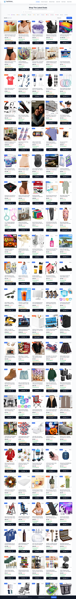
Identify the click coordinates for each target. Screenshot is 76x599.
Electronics (24, 14)
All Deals (38, 1)
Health (58, 14)
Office (67, 14)
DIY (38, 14)
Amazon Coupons (44, 1)
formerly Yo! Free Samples (9, 2)
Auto (62, 14)
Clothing (13, 14)
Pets (34, 14)
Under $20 (58, 1)
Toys (48, 14)
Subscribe (54, 597)
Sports (43, 14)
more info (45, 4)
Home (19, 14)
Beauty (52, 14)
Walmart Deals (52, 1)
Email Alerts (69, 1)
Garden (30, 14)
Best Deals (64, 1)
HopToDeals (9, 1)
